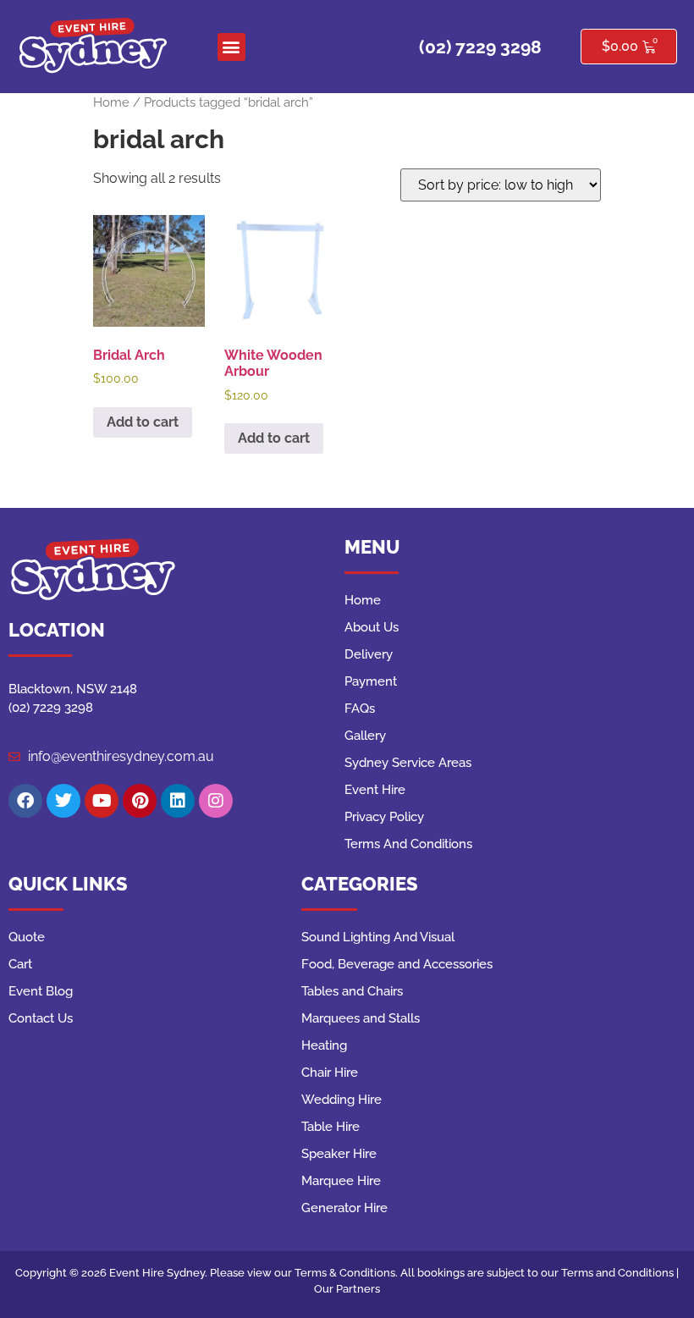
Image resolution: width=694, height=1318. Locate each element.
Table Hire (330, 1126)
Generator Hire (344, 1208)
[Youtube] (101, 801)
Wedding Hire (341, 1099)
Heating (324, 1045)
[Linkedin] (178, 801)
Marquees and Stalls (360, 1018)
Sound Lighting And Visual (377, 937)
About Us (371, 627)
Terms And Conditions (408, 844)
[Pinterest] (140, 801)
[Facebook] (25, 801)
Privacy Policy (384, 816)
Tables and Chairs (352, 991)
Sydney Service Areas (407, 762)
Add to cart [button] (143, 422)
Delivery (368, 654)
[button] (231, 47)
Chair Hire (329, 1072)
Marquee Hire (341, 1180)
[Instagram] (216, 801)
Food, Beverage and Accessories (397, 964)
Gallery (365, 735)
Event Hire (374, 789)
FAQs (359, 708)
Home (111, 102)
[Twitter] (63, 801)
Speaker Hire (339, 1153)
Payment (370, 681)
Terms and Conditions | (620, 1272)
